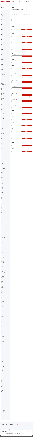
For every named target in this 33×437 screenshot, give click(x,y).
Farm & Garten (2, 133)
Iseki (1, 202)
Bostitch (2, 65)
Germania (2, 167)
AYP (1, 39)
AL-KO (2, 25)
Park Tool (2, 286)
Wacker (2, 386)
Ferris (2, 139)
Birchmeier (2, 55)
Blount (2, 60)
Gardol (2, 158)
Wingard (2, 395)
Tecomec (2, 360)
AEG (1, 19)
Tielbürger (2, 366)
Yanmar (2, 406)
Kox (1, 222)
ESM (1, 127)
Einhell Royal (2, 119)
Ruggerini (2, 322)
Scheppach (2, 332)
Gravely (2, 177)
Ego (1, 104)
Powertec (2, 302)
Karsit (2, 212)
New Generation (3, 271)
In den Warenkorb (27, 29)
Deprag (2, 89)
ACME (2, 15)
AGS (1, 24)
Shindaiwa (2, 336)
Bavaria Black (2, 45)
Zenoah (2, 414)
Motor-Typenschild (11, 429)
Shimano (2, 335)
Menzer (2, 258)
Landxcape (2, 231)
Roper (2, 317)
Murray (2, 266)
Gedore (2, 163)
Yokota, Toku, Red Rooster (4, 411)
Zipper (2, 416)
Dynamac (2, 99)
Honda (2, 192)
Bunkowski (2, 70)
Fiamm (2, 143)
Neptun (2, 267)
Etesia (2, 128)
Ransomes (2, 312)
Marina (2, 251)
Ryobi (1, 325)
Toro (1, 375)
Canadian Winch (3, 74)
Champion (2, 79)
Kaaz (1, 208)
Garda (2, 153)
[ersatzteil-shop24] (5, 1)
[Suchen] (26, 1)
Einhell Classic (2, 109)
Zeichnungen (2, 10)
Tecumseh (2, 361)
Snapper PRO (2, 341)
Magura (2, 247)
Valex (1, 381)
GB (1, 162)
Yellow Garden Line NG (3, 409)
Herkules (2, 187)
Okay (1, 277)
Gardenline (2, 157)
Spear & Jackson (3, 345)
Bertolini (2, 53)
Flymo (2, 149)
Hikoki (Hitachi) (2, 188)
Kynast (2, 226)
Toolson (2, 371)
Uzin (1, 380)
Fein (1, 137)
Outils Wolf (2, 281)
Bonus (2, 63)
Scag (1, 331)
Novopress (2, 276)
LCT (1, 232)
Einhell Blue (2, 108)
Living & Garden (3, 237)
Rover (2, 320)
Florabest (2, 148)
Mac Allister (2, 243)
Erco (1, 123)
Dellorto (2, 88)
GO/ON (2, 173)
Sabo (1, 326)
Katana (2, 213)
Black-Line (2, 58)
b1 (1, 40)
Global (2, 169)
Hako (1, 182)
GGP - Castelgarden (3, 168)
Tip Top (2, 370)
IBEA (1, 197)
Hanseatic (2, 183)
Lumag (2, 242)
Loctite (2, 238)
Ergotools (2, 124)
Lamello (2, 228)
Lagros (2, 227)
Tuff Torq (2, 376)
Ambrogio (2, 29)
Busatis (2, 73)
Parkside (2, 287)
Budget (2, 69)
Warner (2, 390)
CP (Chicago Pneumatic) (3, 84)
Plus (1, 297)
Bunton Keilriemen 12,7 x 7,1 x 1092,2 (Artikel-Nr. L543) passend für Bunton (22, 83)
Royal (1, 321)
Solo (1, 342)
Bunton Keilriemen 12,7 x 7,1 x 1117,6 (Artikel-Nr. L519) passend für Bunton (22, 96)
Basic (1, 43)
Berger (2, 49)
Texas (2, 365)
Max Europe (2, 256)
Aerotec (2, 20)
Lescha (2, 233)
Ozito (1, 282)
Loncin (2, 241)
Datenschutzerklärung (4, 434)
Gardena (2, 154)
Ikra (1, 198)
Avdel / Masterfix (3, 35)
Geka (1, 164)
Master (2, 252)
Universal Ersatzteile (3, 419)
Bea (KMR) (2, 48)
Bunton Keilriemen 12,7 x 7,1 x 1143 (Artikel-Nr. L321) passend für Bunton (22, 102)
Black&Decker (2, 59)
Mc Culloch (2, 257)
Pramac (2, 306)
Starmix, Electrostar (3, 350)
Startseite (13, 1)
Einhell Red (2, 118)
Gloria (2, 172)
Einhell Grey (2, 113)
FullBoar (2, 152)
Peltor (2, 292)
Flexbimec (2, 147)
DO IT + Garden (3, 93)
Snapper (2, 340)
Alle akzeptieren (27, 431)
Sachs (2, 327)
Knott (1, 218)
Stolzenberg (2, 355)
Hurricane (2, 193)
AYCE (1, 38)
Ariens (2, 30)
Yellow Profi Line (3, 410)
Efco (1, 103)
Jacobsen (2, 203)
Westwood (2, 391)
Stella (1, 351)
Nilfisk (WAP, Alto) (3, 272)
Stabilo (2, 347)
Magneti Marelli (3, 246)
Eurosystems (2, 129)
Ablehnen (27, 434)
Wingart (2, 396)
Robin (2, 316)
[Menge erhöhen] (21, 29)
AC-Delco (2, 14)
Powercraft (2, 301)
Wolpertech (2, 400)
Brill (1, 68)
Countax (2, 83)
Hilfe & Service (10, 428)
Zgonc (2, 415)
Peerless (2, 291)
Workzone (2, 401)
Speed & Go (2, 346)
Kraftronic (2, 223)
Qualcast (2, 311)
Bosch (2, 64)
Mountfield (2, 262)
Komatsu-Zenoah (3, 221)
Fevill (1, 142)
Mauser (2, 253)
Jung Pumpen (2, 207)
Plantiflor (2, 296)
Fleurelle (2, 144)
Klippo (2, 217)
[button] (28, 1)
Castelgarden (2, 78)
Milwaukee (2, 261)
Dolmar (2, 94)
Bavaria (2, 44)
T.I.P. (1, 356)
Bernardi (2, 50)
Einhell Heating (3, 114)
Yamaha (2, 405)
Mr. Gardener (2, 263)
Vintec (2, 385)
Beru (1, 54)
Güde (1, 178)
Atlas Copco (2, 34)
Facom (2, 132)
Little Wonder (2, 236)
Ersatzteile (2, 9)
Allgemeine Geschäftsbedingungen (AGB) (5, 428)
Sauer (2, 330)
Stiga (1, 352)
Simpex (2, 337)
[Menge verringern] (12, 29)
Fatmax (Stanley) (3, 134)
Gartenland (2, 159)
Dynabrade (2, 98)
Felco (1, 138)
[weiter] (31, 21)
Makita (2, 248)
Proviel (2, 307)
